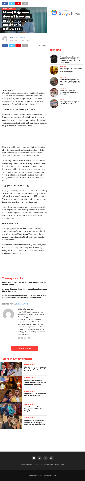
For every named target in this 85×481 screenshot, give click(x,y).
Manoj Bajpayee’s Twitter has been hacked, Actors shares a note (24, 284)
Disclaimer (59, 465)
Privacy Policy (26, 465)
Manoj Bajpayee (22, 304)
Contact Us (48, 465)
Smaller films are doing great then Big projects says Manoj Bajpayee (24, 290)
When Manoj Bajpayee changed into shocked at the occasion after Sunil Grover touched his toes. (24, 297)
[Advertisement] (24, 69)
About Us (38, 465)
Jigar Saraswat (17, 37)
